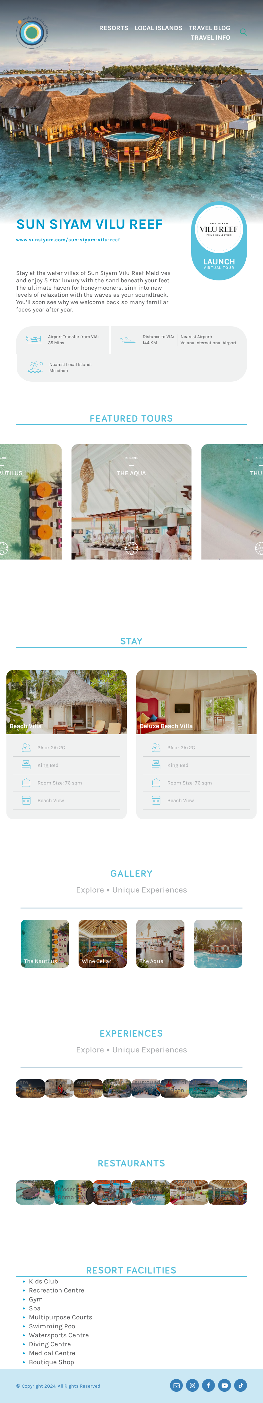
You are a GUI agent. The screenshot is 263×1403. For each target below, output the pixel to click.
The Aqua (131, 473)
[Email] (176, 1385)
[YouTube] (224, 1385)
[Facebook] (208, 1385)
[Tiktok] (240, 1385)
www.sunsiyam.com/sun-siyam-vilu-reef (68, 240)
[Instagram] (192, 1385)
